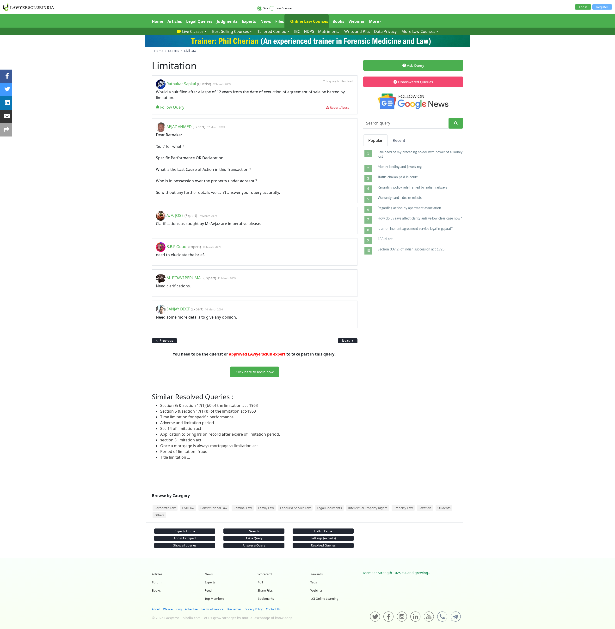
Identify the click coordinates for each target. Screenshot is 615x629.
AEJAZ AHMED (179, 126)
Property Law (403, 508)
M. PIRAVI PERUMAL (184, 277)
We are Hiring (172, 609)
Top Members (214, 598)
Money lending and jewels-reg (400, 167)
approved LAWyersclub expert (257, 354)
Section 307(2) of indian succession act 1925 (411, 249)
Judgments (227, 21)
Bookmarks (266, 598)
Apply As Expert (185, 538)
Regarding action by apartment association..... (411, 208)
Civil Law (188, 508)
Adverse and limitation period (187, 422)
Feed (208, 590)
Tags (313, 582)
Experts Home (185, 531)
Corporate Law (165, 508)
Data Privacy (385, 31)
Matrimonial (329, 31)
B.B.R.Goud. (176, 246)
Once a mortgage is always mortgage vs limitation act (209, 445)
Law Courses (284, 8)
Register (602, 7)
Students (443, 508)
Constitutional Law (213, 508)
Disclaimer (234, 609)
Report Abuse (339, 107)
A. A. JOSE (175, 215)
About (156, 609)
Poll (260, 582)
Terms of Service (212, 609)
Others (159, 515)
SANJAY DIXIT (178, 309)
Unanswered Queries (415, 81)
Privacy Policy (254, 609)
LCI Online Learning (324, 598)
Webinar (357, 21)
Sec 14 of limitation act (180, 428)
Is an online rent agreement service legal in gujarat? (415, 229)
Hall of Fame (323, 531)
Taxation (425, 508)
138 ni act (385, 239)
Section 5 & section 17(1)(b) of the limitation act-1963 (208, 411)
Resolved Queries (323, 545)
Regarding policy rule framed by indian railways (412, 187)
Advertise (191, 609)
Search (254, 531)
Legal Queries (199, 21)
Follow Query (171, 107)
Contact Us (273, 609)
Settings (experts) (323, 538)
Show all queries (184, 545)
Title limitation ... (175, 457)
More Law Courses (418, 31)
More (374, 21)
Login (583, 7)
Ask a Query (254, 538)
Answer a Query (254, 545)
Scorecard (265, 574)
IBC (297, 31)
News (265, 21)
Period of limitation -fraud (184, 451)
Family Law (266, 508)
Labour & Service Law (295, 508)
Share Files (265, 590)
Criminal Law (243, 508)
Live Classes (192, 31)
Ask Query (415, 65)
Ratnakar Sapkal (181, 83)
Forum (156, 582)
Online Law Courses (308, 21)
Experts (249, 21)
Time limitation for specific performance (197, 417)
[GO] (456, 123)
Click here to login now (255, 371)
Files (279, 21)
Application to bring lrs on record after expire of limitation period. (220, 434)
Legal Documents (329, 508)
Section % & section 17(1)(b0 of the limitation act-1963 (209, 405)
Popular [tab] (375, 140)
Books (338, 21)
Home (157, 21)
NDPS (309, 31)
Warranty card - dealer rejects (400, 198)
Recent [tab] (399, 140)
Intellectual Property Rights (367, 508)
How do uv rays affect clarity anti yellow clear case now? (420, 218)
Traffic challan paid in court (398, 177)
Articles (174, 21)
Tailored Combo (272, 31)
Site (265, 8)
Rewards (316, 574)
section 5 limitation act (180, 440)
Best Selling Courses (230, 31)
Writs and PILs (357, 31)
